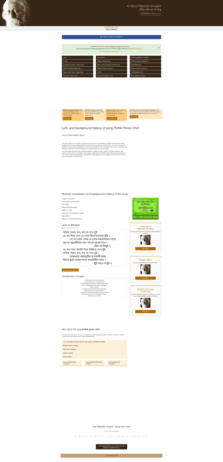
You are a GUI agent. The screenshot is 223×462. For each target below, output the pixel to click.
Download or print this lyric (70, 270)
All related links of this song (70, 228)
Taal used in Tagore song (70, 76)
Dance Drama (101, 57)
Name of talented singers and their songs (108, 65)
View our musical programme (139, 68)
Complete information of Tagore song (73, 65)
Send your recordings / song (105, 76)
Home (64, 57)
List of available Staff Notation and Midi (94, 363)
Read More (145, 248)
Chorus (99, 72)
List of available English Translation (69, 363)
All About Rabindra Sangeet (144, 6)
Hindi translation (67, 357)
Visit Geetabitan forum (137, 72)
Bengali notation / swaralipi (70, 345)
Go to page (67, 118)
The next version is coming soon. (110, 51)
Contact (65, 61)
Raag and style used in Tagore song (73, 72)
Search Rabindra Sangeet (138, 76)
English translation (68, 353)
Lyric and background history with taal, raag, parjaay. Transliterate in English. (84, 342)
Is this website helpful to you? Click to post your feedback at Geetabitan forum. (112, 446)
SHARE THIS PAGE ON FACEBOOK (112, 37)
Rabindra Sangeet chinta (104, 61)
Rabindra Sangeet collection (105, 68)
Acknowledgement (136, 65)
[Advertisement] (111, 93)
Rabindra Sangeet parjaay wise (71, 68)
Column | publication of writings (139, 57)
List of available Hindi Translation (114, 363)
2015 (114, 118)
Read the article (135, 49)
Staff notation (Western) (69, 349)
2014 (109, 118)
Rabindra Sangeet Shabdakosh (139, 61)
